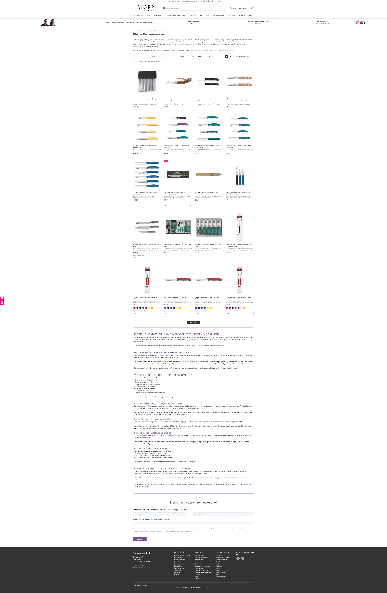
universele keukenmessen (197, 44)
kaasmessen (240, 44)
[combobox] (193, 8)
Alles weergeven (221, 576)
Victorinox (219, 555)
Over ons (198, 564)
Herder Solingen (149, 422)
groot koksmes (141, 337)
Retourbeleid (199, 568)
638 (327, 23)
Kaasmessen (139, 388)
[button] (48, 22)
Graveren (198, 574)
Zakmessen (231, 16)
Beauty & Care (204, 16)
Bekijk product (177, 293)
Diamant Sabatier (221, 560)
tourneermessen (230, 339)
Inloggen (234, 8)
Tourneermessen (140, 384)
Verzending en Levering (202, 566)
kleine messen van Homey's (147, 435)
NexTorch (219, 566)
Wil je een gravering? (169, 203)
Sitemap (197, 579)
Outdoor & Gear (218, 16)
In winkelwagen (147, 94)
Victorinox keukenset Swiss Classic (222, 50)
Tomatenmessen (140, 386)
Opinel (218, 562)
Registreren (243, 8)
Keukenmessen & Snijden (141, 16)
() (253, 8)
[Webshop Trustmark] (360, 22)
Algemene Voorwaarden (203, 572)
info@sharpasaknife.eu (142, 568)
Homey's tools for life (222, 557)
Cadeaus (242, 16)
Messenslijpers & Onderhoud (176, 16)
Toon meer (193, 322)
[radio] (134, 308)
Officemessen (139, 382)
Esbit (217, 564)
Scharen (193, 16)
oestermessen (137, 46)
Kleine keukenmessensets (143, 390)
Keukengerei (158, 16)
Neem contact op (200, 562)
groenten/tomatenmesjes (178, 44)
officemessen (137, 44)
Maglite (218, 574)
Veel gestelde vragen (201, 557)
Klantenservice (199, 560)
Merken (251, 16)
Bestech (218, 568)
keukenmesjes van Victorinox (145, 406)
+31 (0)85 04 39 (321, 23)
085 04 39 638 (139, 565)
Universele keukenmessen (143, 392)
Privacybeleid (199, 555)
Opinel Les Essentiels (202, 50)
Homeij (218, 570)
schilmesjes (206, 339)
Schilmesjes (139, 380)
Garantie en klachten (201, 570)
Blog (196, 576)
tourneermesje (144, 42)
